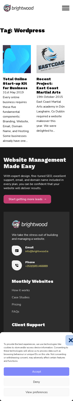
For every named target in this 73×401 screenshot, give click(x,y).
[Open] (65, 8)
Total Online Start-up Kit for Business (15, 83)
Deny (36, 382)
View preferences (37, 392)
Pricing (16, 304)
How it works (21, 290)
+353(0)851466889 (36, 266)
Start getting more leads (25, 199)
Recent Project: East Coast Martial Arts (48, 86)
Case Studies (21, 297)
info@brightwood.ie (36, 251)
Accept (36, 372)
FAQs (15, 312)
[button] (67, 337)
